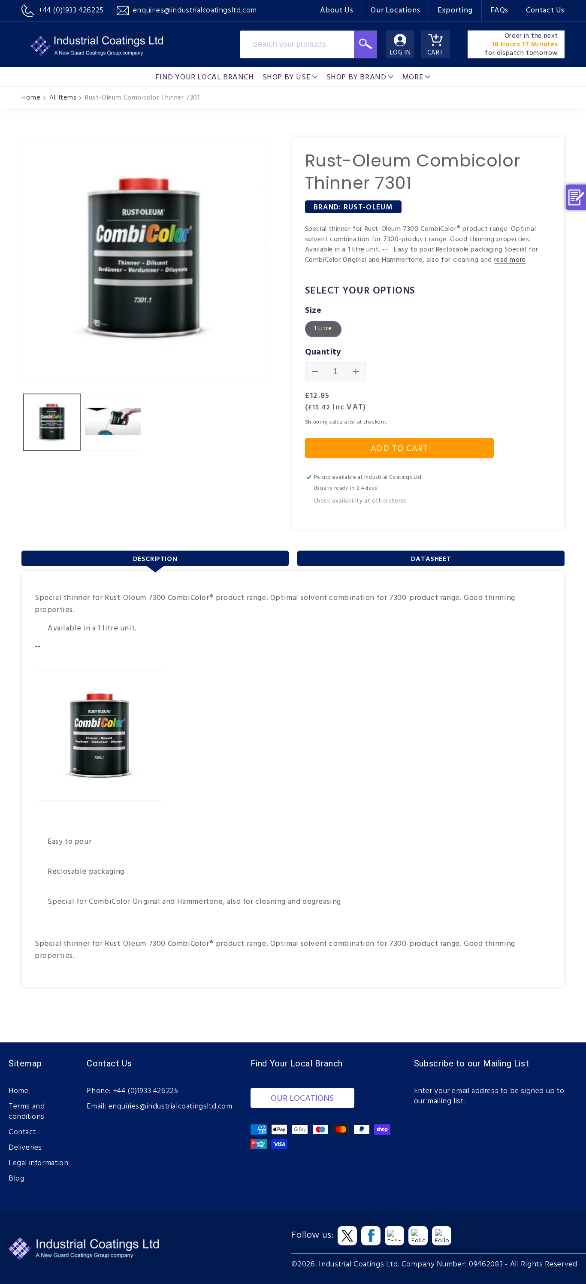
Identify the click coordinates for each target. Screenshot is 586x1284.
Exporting (455, 10)
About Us (336, 10)
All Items (62, 98)
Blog (16, 1179)
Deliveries (25, 1148)
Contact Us (545, 10)
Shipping (316, 422)
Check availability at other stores (360, 501)
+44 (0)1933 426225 (145, 1091)
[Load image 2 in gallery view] (113, 422)
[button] (290, 77)
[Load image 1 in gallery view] (52, 422)
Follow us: (312, 1235)
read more (510, 260)
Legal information (38, 1163)
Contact (22, 1132)
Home (30, 98)
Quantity (323, 352)
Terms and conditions (27, 1112)
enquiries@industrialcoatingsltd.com (171, 1107)
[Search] (365, 44)
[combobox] (297, 44)
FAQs (499, 10)
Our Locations (395, 10)
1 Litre (323, 328)
